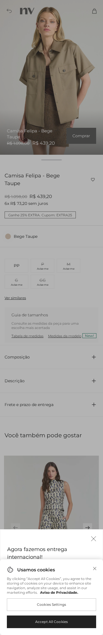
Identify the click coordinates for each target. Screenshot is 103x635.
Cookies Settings (51, 604)
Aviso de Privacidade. (59, 592)
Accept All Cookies (51, 622)
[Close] (94, 568)
